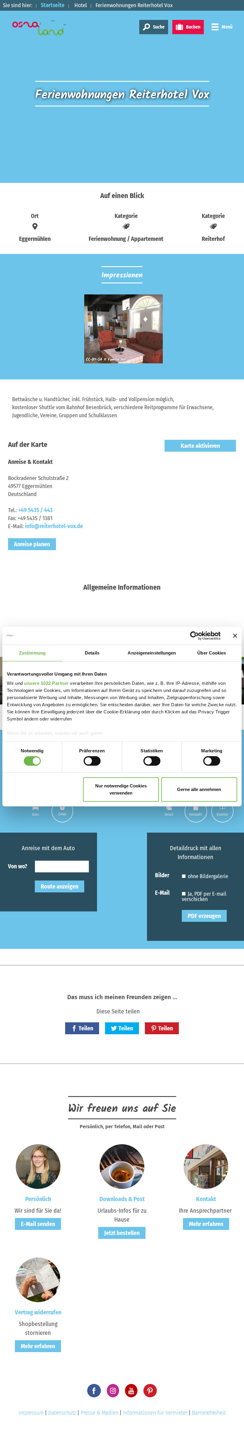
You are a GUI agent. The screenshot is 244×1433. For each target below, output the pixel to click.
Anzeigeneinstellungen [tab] (152, 652)
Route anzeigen (59, 886)
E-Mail (162, 892)
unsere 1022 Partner (46, 683)
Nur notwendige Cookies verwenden (121, 789)
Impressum (31, 1412)
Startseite (53, 5)
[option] (122, 331)
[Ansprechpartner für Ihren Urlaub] (206, 1166)
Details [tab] (92, 652)
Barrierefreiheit (209, 1412)
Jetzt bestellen (122, 1232)
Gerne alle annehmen (199, 789)
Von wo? (17, 866)
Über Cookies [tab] (211, 652)
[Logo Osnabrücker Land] (45, 27)
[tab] (35, 811)
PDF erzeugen (204, 915)
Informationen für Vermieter (155, 1412)
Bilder (162, 875)
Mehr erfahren (206, 1224)
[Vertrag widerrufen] (38, 1279)
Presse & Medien (99, 1412)
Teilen (86, 1028)
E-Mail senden (38, 1224)
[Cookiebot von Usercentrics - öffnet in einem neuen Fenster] (194, 635)
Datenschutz (62, 1412)
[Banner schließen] (235, 635)
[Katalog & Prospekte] (122, 1166)
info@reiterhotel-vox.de (54, 526)
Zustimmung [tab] (32, 652)
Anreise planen (32, 544)
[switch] (92, 761)
